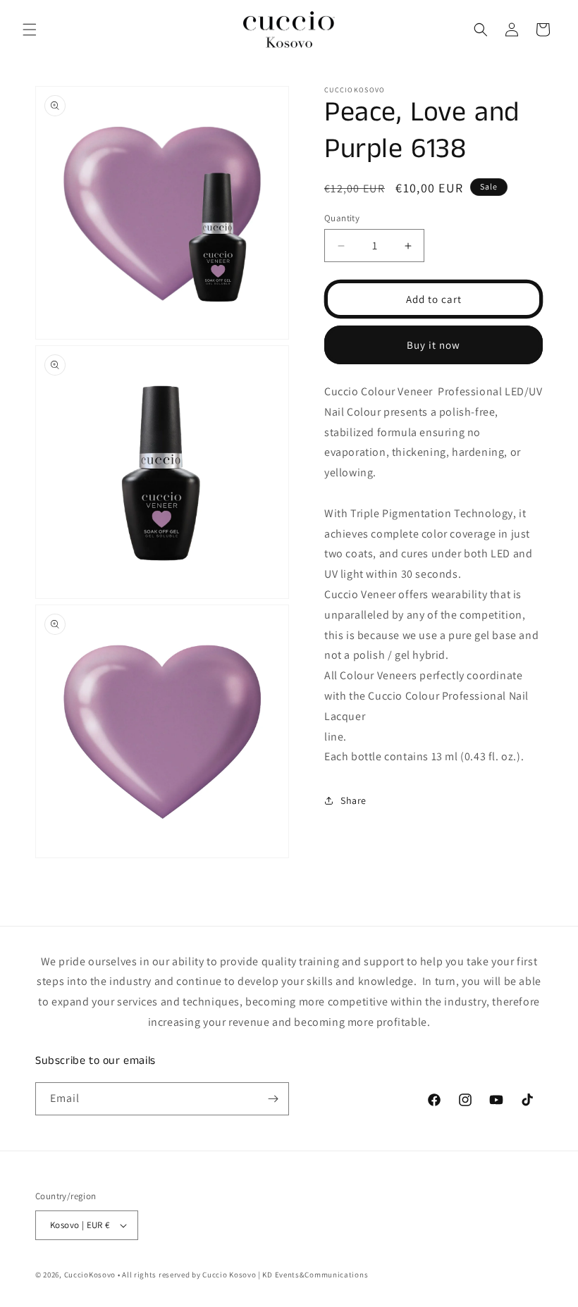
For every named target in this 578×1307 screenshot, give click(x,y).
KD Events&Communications (315, 1275)
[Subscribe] (272, 1098)
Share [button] (353, 800)
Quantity (341, 218)
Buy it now (433, 345)
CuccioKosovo (90, 1275)
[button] (29, 29)
